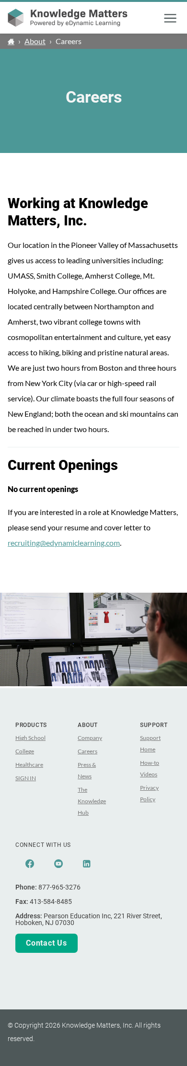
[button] (170, 18)
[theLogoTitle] (68, 18)
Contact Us (46, 943)
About (35, 41)
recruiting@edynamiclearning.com (64, 542)
